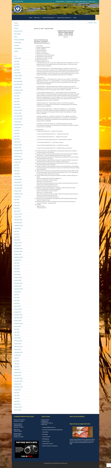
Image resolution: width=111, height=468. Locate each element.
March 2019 (17, 306)
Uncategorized (18, 48)
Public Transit (46, 441)
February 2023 (18, 179)
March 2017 (17, 369)
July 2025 (17, 95)
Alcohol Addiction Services (49, 427)
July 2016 (17, 392)
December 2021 (18, 219)
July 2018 (17, 329)
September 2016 (19, 387)
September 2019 (19, 289)
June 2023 (17, 167)
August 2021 (18, 228)
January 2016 (18, 410)
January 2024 (18, 147)
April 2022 (17, 208)
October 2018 (18, 320)
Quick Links (44, 424)
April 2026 (17, 70)
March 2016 (17, 404)
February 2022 (18, 214)
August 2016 (18, 389)
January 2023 (18, 182)
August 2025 (18, 93)
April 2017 (17, 366)
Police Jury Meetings (19, 39)
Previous (91, 22)
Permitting (45, 434)
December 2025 (18, 81)
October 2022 (18, 191)
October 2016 (18, 384)
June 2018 (17, 332)
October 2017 (18, 349)
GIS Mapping (46, 439)
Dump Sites (45, 432)
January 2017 (18, 375)
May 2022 (17, 205)
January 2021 (18, 245)
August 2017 (18, 355)
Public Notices (18, 42)
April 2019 (17, 303)
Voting (16, 51)
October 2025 (18, 87)
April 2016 (17, 401)
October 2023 (18, 156)
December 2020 (18, 248)
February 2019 (18, 309)
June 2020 (17, 265)
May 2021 (17, 234)
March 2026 (17, 72)
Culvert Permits (46, 436)
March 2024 (17, 142)
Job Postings (18, 34)
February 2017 (18, 372)
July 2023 (17, 165)
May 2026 (17, 67)
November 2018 (18, 317)
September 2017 (19, 352)
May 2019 (17, 300)
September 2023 (19, 159)
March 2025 (17, 107)
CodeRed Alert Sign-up (47, 423)
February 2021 (18, 242)
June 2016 (17, 395)
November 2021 (18, 222)
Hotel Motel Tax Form (48, 443)
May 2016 (17, 398)
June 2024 (17, 133)
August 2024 (18, 127)
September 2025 (19, 90)
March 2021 (17, 240)
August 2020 (18, 260)
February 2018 (18, 340)
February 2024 (18, 144)
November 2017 (18, 346)
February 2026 (18, 75)
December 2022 (18, 185)
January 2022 (18, 216)
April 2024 (17, 139)
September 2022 (19, 193)
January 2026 (18, 78)
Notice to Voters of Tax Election (50, 445)
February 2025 (18, 110)
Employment (45, 421)
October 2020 (18, 254)
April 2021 (17, 237)
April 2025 (17, 104)
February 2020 (18, 277)
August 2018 (18, 326)
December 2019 (18, 283)
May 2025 (17, 101)
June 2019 (17, 297)
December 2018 (18, 314)
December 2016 (18, 378)
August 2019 (18, 291)
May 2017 (17, 363)
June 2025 (17, 98)
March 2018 (17, 338)
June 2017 (17, 361)
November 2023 (18, 153)
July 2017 (17, 358)
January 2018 (18, 343)
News (16, 36)
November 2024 (18, 118)
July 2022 (17, 199)
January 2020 (18, 280)
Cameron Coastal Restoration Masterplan (53, 429)
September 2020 (19, 257)
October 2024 (18, 121)
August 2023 (18, 162)
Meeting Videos (45, 419)
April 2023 (17, 173)
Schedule (17, 45)
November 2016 (18, 381)
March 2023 (17, 176)
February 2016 (18, 407)
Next (95, 22)
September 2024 (19, 124)
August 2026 (18, 58)
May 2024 (17, 136)
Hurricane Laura (18, 31)
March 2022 (17, 211)
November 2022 (18, 188)
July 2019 (17, 294)
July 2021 (17, 231)
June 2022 (17, 202)
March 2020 (17, 274)
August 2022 (18, 196)
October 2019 (18, 286)
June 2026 (17, 64)
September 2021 (19, 225)
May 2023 (17, 170)
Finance (16, 28)
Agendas (17, 25)
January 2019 (18, 312)
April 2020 (17, 271)
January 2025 (18, 113)
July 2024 (17, 130)
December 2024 (18, 116)
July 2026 (17, 61)
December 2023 (18, 150)
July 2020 (17, 263)
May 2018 (17, 335)
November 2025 (18, 84)
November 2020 (18, 251)
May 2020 (17, 268)
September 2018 (19, 323)
